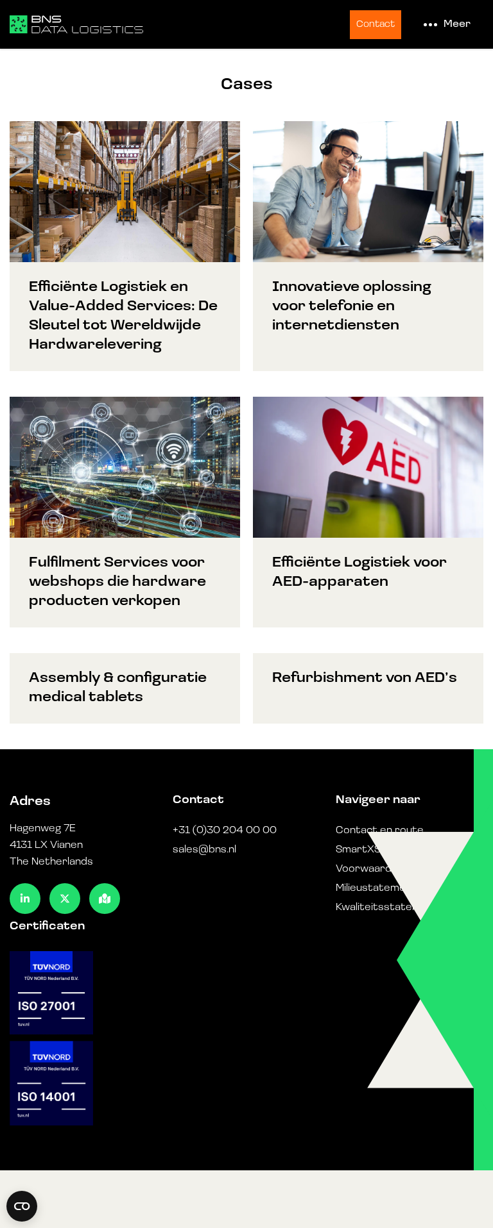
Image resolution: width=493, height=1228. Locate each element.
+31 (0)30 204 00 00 (225, 831)
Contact (375, 24)
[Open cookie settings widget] (21, 1206)
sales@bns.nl (204, 850)
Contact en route (380, 831)
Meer (457, 24)
